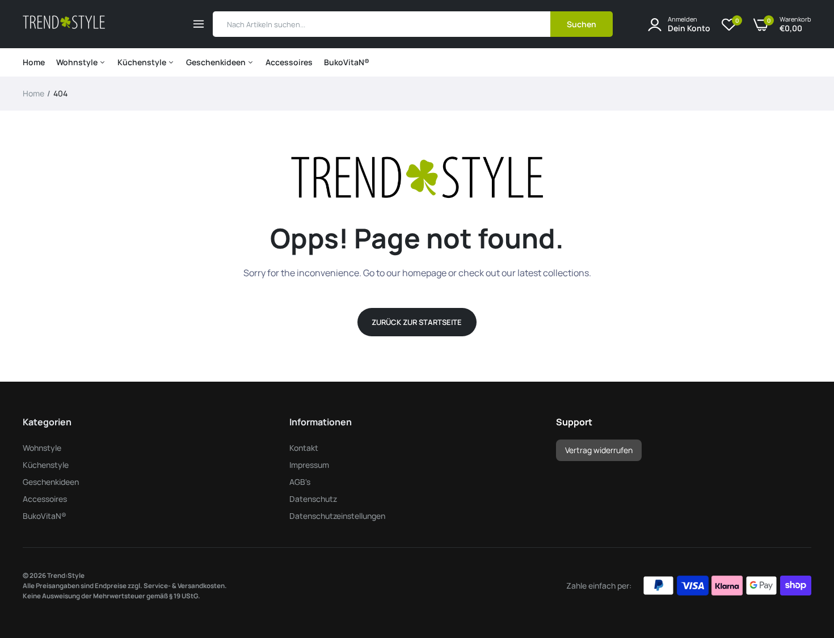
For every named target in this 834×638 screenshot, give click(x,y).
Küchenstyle (142, 62)
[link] (803, 556)
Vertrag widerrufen (599, 450)
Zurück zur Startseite (417, 322)
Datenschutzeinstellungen (337, 515)
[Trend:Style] (64, 24)
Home (34, 62)
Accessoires (289, 62)
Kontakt (303, 447)
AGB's (299, 481)
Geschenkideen (216, 62)
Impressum (309, 464)
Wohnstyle (77, 62)
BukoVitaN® (346, 62)
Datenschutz (313, 498)
